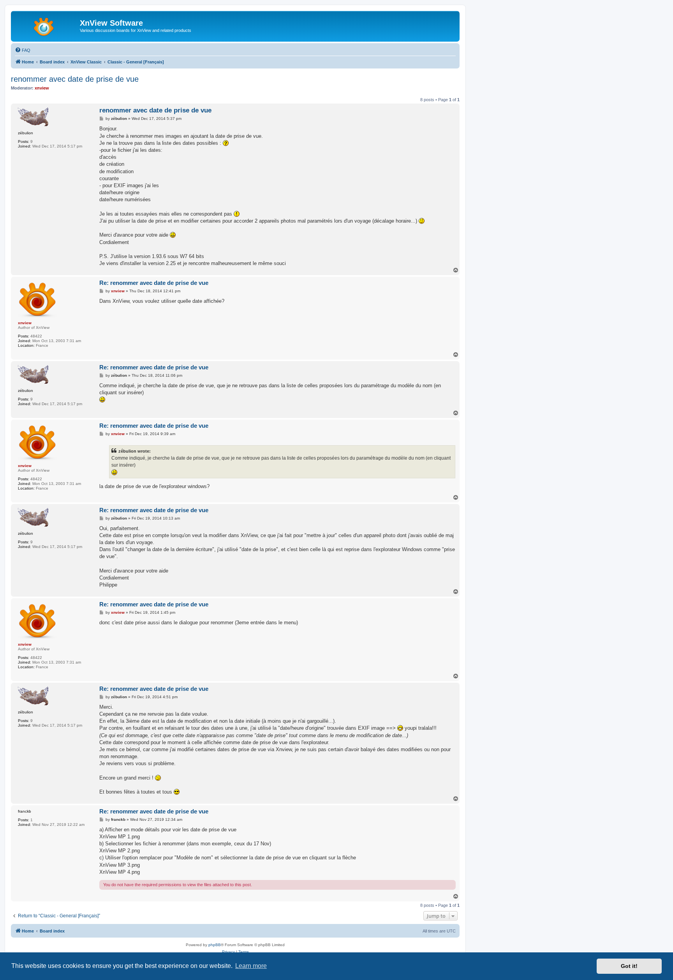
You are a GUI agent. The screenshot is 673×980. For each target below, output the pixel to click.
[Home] (46, 25)
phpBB (214, 945)
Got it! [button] (629, 966)
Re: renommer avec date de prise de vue (153, 282)
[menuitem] (22, 50)
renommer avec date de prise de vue (75, 79)
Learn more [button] (251, 965)
